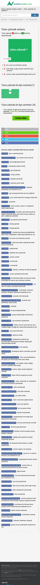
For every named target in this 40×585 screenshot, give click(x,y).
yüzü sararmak (5, 206)
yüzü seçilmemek (6, 314)
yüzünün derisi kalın (7, 520)
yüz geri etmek (5, 170)
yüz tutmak (5, 202)
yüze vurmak (5, 257)
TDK (20, 570)
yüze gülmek (5, 253)
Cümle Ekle (21, 118)
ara (35, 15)
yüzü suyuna (5, 331)
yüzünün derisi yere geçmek (9, 404)
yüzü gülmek (5, 274)
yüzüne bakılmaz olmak (8, 395)
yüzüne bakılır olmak (7, 387)
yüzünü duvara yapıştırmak (9, 471)
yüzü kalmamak (6, 278)
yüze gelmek (5, 248)
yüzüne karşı (5, 443)
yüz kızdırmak (5, 183)
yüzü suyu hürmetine (7, 325)
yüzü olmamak (5, 310)
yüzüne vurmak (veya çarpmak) (10, 459)
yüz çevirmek (5, 162)
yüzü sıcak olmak (6, 320)
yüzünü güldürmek (6, 485)
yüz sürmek (5, 193)
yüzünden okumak (6, 369)
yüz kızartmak (5, 179)
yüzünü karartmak (6, 490)
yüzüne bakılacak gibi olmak (9, 391)
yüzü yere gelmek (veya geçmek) (10, 347)
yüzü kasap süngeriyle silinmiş (9, 290)
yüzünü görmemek (6, 481)
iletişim (6, 572)
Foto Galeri (6, 59)
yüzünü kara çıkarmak (7, 494)
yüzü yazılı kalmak (6, 339)
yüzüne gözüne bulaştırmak (9, 422)
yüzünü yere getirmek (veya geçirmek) (11, 514)
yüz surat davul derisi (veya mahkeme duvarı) (13, 187)
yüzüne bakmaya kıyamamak (9, 408)
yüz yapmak (5, 224)
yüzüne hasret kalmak (7, 431)
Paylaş (6, 129)
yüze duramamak (6, 242)
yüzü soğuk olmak (6, 335)
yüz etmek (4, 166)
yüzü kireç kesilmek (7, 296)
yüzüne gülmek (5, 427)
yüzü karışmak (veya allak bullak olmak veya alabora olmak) (17, 284)
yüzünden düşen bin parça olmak (10, 357)
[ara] (16, 15)
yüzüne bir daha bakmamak (9, 412)
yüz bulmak (5, 153)
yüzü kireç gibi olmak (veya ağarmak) (11, 300)
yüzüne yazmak (6, 510)
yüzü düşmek (5, 261)
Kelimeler (4, 19)
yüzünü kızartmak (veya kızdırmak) (11, 498)
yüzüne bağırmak (6, 375)
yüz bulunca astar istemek (8, 157)
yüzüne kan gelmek (7, 437)
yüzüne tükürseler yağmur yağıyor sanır (12, 453)
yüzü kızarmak (5, 306)
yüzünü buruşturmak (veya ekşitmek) (11, 465)
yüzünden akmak (6, 351)
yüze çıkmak (5, 238)
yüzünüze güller (6, 525)
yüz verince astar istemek (8, 212)
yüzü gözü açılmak (6, 269)
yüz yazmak (5, 228)
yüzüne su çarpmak (7, 449)
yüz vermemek (5, 219)
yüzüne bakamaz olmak (8, 381)
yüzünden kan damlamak (8, 363)
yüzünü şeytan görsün (7, 504)
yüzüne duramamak (7, 417)
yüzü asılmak (5, 265)
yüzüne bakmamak (6, 400)
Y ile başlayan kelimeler (16, 19)
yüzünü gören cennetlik (7, 475)
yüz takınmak (5, 197)
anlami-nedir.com (5, 565)
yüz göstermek (5, 174)
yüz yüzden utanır (6, 232)
